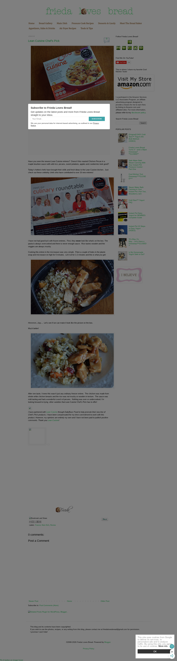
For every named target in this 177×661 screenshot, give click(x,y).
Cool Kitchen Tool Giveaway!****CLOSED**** (137, 176)
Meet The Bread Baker (131, 23)
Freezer (38, 525)
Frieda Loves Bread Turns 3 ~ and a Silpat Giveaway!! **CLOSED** (138, 150)
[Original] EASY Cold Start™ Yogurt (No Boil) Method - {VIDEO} (137, 137)
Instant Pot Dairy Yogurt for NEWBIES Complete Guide (137, 215)
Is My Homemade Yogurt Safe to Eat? (137, 253)
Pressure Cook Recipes (83, 23)
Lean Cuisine (52, 412)
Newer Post (33, 601)
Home (31, 23)
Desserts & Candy (106, 23)
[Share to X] (35, 521)
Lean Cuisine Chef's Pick (43, 40)
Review (53, 525)
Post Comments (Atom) (49, 605)
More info (163, 646)
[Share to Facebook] (37, 521)
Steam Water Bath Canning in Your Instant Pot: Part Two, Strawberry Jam (137, 190)
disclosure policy (139, 112)
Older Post (105, 601)
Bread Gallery (45, 23)
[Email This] (30, 521)
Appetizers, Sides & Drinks (42, 28)
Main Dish (62, 23)
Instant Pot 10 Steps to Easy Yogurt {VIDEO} (137, 228)
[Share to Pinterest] (40, 521)
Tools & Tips (87, 28)
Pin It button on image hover (11, 660)
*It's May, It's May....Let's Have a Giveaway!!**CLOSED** (137, 242)
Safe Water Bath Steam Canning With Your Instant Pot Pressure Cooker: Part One (137, 164)
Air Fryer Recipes (67, 28)
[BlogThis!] (32, 521)
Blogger (107, 642)
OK (155, 651)
